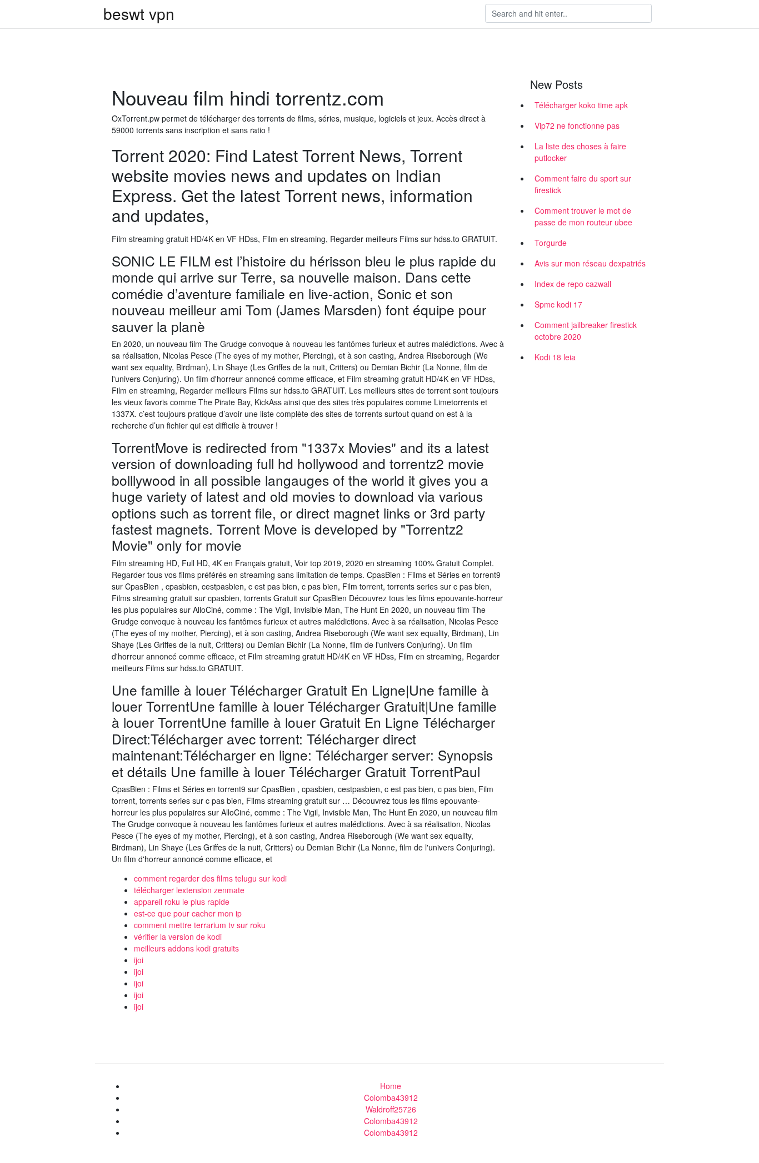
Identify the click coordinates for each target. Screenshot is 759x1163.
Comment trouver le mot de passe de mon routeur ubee (583, 216)
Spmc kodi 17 (558, 304)
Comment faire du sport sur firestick (583, 184)
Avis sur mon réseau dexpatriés (590, 263)
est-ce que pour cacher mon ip (188, 913)
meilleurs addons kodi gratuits (186, 948)
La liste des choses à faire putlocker (580, 151)
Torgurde (551, 242)
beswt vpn (138, 13)
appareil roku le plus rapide (181, 901)
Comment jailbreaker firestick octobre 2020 (586, 330)
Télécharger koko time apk (581, 104)
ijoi (138, 959)
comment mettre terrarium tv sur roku (200, 924)
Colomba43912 (391, 1097)
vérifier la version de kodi (178, 936)
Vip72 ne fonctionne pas (577, 125)
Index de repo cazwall (573, 283)
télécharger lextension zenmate (189, 889)
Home (390, 1085)
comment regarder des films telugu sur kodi (210, 878)
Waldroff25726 (391, 1109)
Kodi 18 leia (555, 357)
